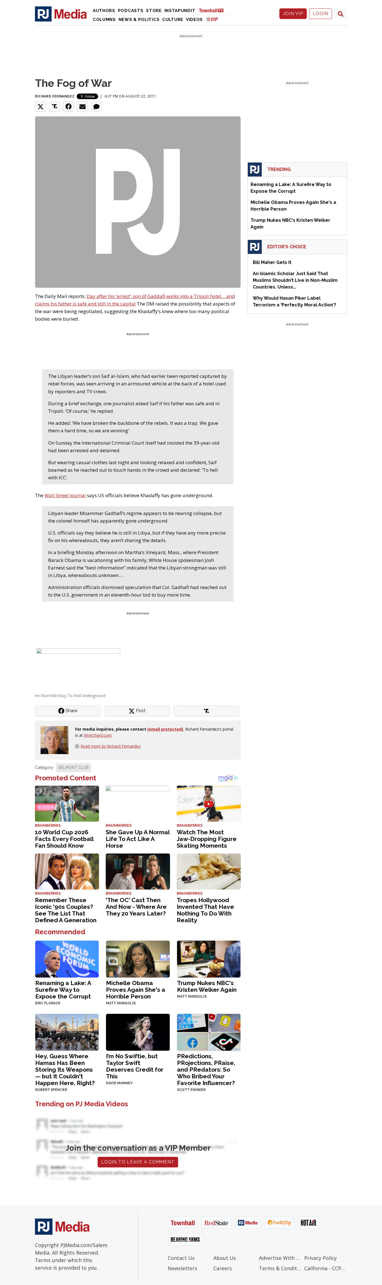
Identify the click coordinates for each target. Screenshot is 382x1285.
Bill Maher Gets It (272, 262)
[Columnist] (57, 739)
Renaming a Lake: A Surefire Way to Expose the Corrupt (63, 989)
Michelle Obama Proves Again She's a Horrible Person (135, 989)
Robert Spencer (51, 1090)
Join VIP (293, 13)
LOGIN (320, 13)
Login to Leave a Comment (138, 1162)
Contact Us (181, 1258)
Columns (104, 19)
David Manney (119, 1083)
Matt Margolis (121, 1003)
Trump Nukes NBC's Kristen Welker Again (207, 986)
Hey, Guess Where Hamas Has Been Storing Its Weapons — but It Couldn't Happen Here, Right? (65, 1069)
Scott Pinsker (191, 1090)
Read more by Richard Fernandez (111, 746)
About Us (224, 1258)
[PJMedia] (61, 13)
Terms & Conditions (280, 1268)
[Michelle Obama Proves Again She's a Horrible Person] (137, 958)
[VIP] (212, 19)
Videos (194, 19)
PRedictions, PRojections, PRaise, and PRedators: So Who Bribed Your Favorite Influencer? (206, 1069)
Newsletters (182, 1268)
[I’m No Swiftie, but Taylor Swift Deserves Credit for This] (137, 1031)
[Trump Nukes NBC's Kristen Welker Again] (208, 958)
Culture (172, 19)
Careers (222, 1268)
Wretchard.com (98, 735)
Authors (104, 10)
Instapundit (179, 10)
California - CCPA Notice (325, 1268)
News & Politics (139, 19)
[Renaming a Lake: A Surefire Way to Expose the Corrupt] (67, 958)
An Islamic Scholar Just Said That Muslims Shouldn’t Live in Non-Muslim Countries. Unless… (295, 280)
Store (154, 10)
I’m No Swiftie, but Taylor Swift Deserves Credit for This (134, 1066)
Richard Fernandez (54, 96)
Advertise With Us (280, 1258)
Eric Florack (47, 1003)
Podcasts (130, 10)
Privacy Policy (320, 1258)
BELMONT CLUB (73, 767)
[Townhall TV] (213, 10)
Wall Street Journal (65, 495)
